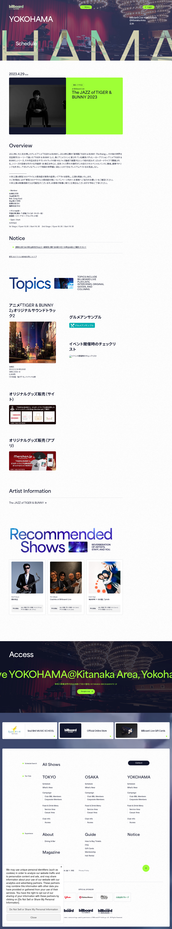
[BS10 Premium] (104, 897)
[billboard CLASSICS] (86, 911)
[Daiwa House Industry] (86, 897)
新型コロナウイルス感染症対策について (22, 256)
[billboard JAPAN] (67, 910)
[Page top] (146, 868)
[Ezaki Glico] (67, 897)
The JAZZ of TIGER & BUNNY (26, 502)
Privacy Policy (84, 870)
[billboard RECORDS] (105, 911)
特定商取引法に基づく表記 (65, 870)
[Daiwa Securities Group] (122, 897)
